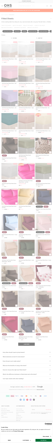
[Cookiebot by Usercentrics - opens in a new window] (46, 424)
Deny (9, 440)
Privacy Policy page (18, 431)
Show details (46, 436)
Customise (26, 440)
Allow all (44, 440)
